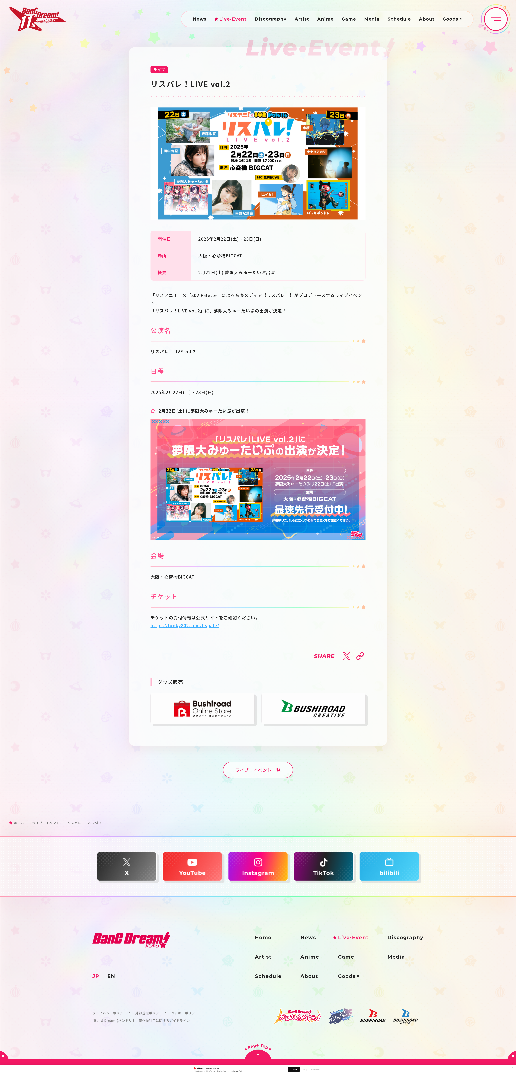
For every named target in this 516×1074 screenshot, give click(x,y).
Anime (325, 19)
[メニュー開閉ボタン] (496, 19)
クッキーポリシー (185, 1013)
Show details (315, 1069)
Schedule (399, 19)
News (200, 19)
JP (95, 976)
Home (263, 937)
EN (111, 976)
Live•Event (233, 19)
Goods (450, 19)
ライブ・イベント (46, 822)
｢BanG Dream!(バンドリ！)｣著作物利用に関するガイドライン (141, 1020)
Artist (302, 19)
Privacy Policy (238, 1071)
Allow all (293, 1069)
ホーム (19, 822)
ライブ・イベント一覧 (258, 770)
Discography (270, 19)
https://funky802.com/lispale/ (184, 625)
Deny (305, 1069)
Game (349, 19)
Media (372, 19)
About (427, 19)
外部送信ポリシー (149, 1013)
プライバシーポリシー (109, 1013)
